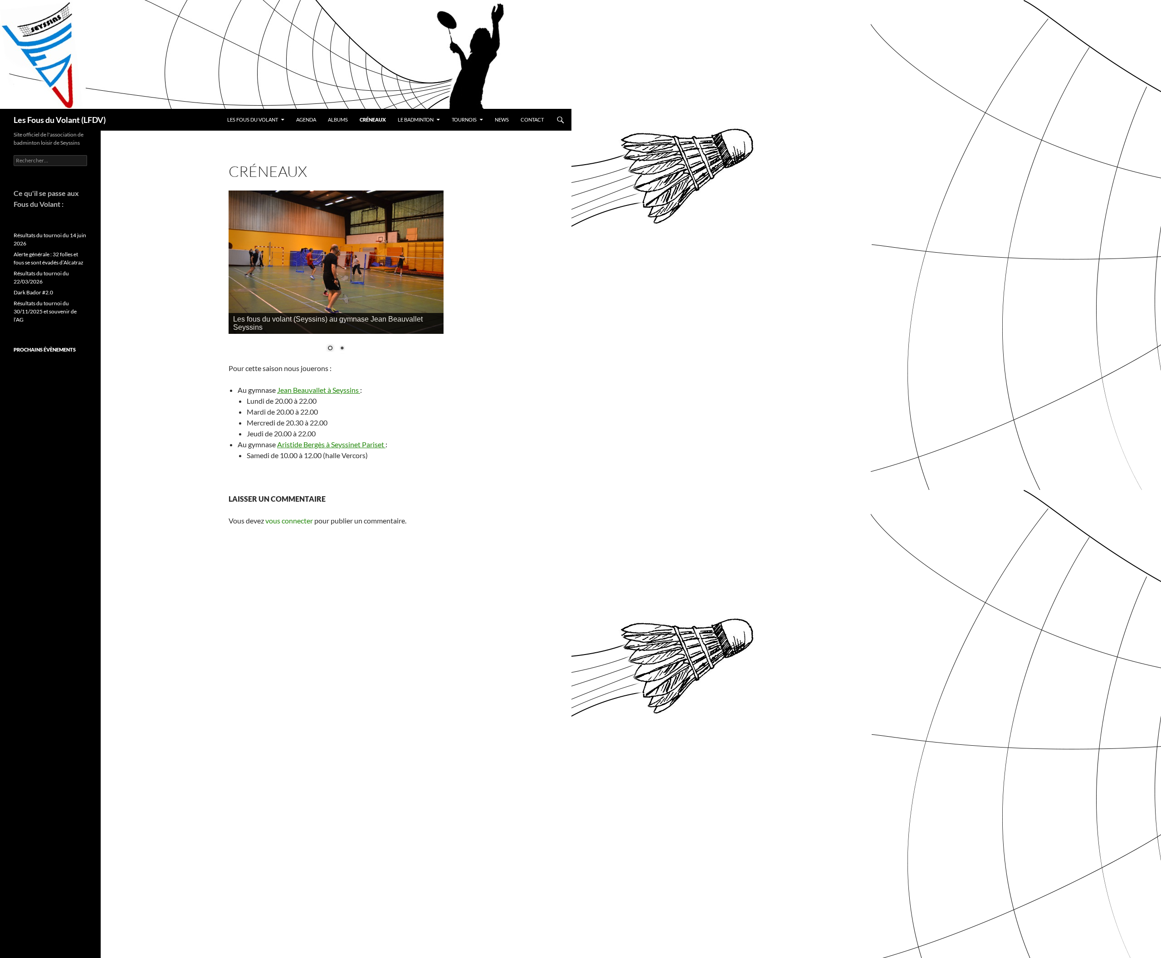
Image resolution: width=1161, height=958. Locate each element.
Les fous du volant (252, 119)
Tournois (464, 119)
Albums (338, 119)
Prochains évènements (45, 349)
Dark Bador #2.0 (33, 292)
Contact (532, 119)
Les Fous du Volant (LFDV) (60, 120)
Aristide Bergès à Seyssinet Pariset (331, 444)
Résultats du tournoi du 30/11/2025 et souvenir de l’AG (45, 311)
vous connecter (289, 520)
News (502, 119)
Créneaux (373, 119)
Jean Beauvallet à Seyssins (318, 390)
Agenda (306, 119)
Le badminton (416, 119)
